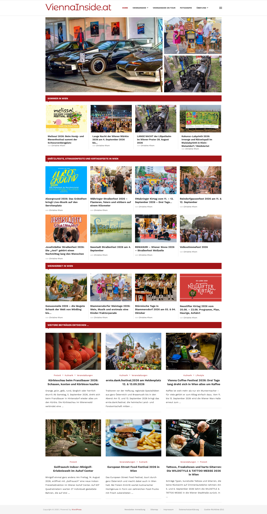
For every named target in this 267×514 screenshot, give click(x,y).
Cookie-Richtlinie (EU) (214, 509)
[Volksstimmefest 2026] (201, 228)
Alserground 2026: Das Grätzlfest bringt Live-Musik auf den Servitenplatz (66, 202)
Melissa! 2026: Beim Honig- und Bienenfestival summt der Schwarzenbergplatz (66, 139)
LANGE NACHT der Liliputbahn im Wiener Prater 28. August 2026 (192, 86)
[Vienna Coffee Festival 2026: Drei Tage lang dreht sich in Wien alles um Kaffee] (194, 351)
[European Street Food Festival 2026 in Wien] (133, 437)
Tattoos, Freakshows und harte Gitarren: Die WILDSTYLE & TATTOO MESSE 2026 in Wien (193, 470)
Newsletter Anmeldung (135, 509)
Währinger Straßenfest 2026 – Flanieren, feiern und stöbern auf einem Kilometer (110, 202)
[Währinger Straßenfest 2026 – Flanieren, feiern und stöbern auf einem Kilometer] (111, 180)
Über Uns (201, 8)
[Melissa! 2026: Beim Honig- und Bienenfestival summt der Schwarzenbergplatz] (66, 118)
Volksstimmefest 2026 (194, 247)
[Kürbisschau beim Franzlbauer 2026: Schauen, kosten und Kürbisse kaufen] (73, 351)
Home (125, 8)
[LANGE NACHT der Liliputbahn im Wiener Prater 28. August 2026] (193, 74)
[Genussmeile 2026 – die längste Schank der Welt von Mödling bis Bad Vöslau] (66, 287)
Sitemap (154, 509)
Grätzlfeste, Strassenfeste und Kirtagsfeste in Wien (83, 158)
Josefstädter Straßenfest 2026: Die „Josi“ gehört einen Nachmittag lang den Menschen (64, 250)
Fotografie (186, 8)
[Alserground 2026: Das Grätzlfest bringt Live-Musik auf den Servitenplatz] (66, 180)
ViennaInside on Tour (164, 8)
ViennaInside (139, 8)
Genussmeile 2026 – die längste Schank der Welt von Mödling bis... (65, 309)
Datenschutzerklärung (189, 509)
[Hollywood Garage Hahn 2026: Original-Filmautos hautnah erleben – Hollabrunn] (104, 54)
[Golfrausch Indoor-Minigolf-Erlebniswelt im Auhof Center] (73, 437)
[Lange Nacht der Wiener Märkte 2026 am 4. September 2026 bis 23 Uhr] (111, 118)
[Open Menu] (220, 7)
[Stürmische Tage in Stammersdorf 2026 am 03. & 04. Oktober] (156, 287)
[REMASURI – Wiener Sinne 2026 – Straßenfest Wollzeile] (156, 228)
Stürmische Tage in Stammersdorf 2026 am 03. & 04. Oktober (155, 309)
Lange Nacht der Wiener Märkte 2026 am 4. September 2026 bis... (110, 139)
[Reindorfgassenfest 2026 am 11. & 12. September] (200, 180)
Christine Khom (58, 145)
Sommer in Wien (58, 98)
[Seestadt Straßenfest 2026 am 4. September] (111, 228)
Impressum (168, 509)
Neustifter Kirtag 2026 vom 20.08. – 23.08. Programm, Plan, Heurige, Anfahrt (200, 310)
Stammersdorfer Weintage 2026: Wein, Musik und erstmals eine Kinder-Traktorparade (191, 46)
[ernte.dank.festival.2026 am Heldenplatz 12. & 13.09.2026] (133, 351)
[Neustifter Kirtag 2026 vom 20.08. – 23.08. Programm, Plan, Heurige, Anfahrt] (201, 287)
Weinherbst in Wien (60, 266)
